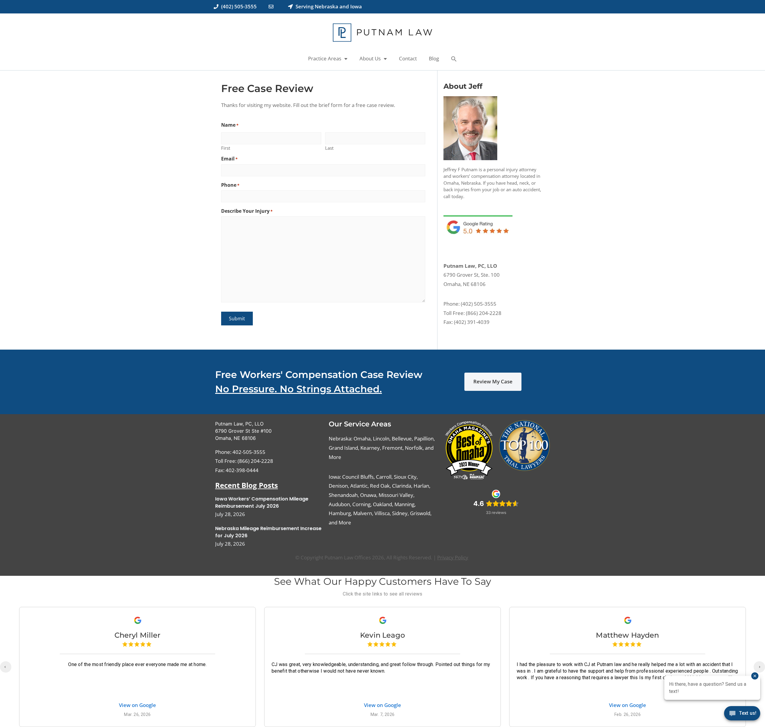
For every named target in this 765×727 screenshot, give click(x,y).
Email (229, 158)
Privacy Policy (452, 557)
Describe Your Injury (247, 211)
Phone (230, 185)
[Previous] (5, 667)
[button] (454, 58)
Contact (408, 58)
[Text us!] (742, 714)
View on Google (137, 705)
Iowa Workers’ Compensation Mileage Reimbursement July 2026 (261, 502)
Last (329, 147)
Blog (434, 58)
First (225, 147)
